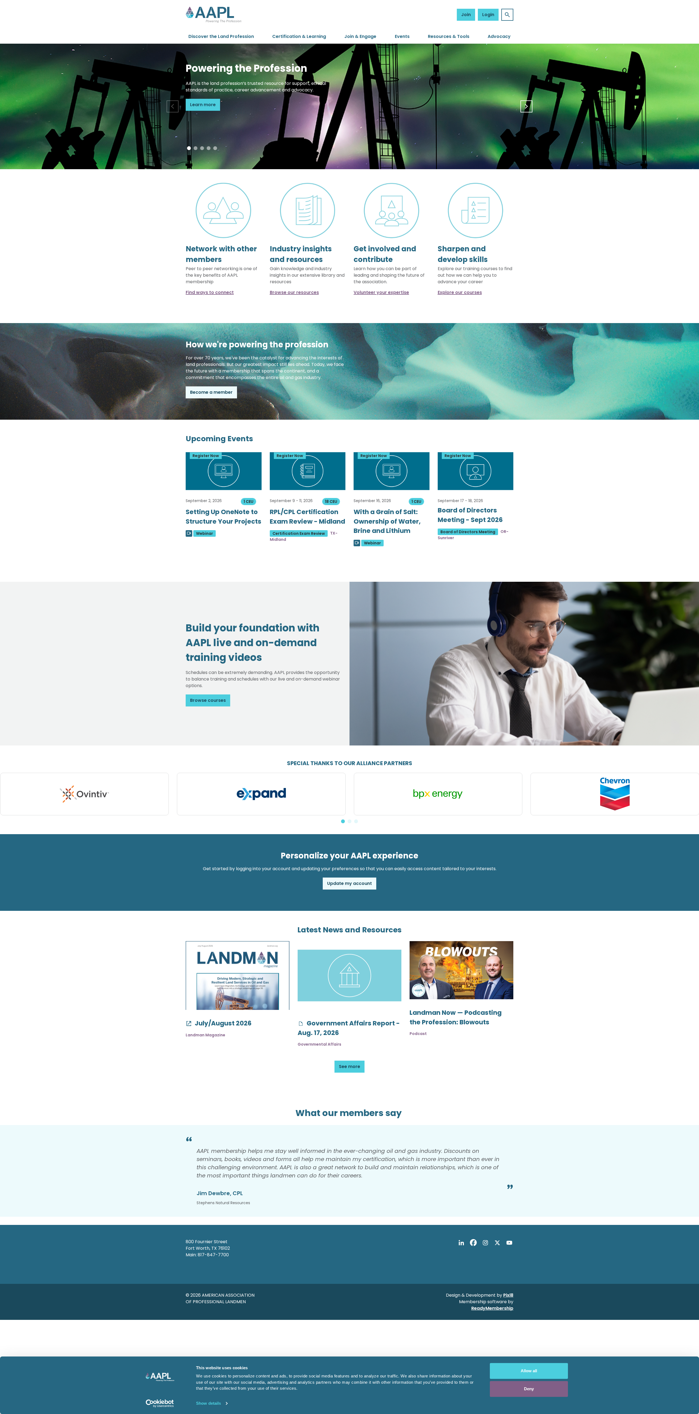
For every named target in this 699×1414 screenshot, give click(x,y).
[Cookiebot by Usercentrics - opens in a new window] (160, 1403)
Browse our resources (294, 292)
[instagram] (485, 1243)
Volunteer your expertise (381, 292)
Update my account (349, 883)
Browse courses (208, 700)
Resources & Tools (448, 36)
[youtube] (509, 1243)
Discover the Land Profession (221, 36)
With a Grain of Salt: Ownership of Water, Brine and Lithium (387, 521)
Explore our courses (460, 292)
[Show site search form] (507, 15)
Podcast (418, 1033)
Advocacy (499, 36)
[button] (189, 148)
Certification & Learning (299, 36)
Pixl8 (508, 1295)
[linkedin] (461, 1243)
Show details (208, 1403)
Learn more (203, 105)
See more (349, 1066)
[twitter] (497, 1243)
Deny (529, 1388)
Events (402, 36)
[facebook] (473, 1243)
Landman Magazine (205, 1035)
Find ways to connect (210, 292)
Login (488, 14)
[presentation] (173, 106)
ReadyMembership (492, 1308)
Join (466, 14)
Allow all (529, 1370)
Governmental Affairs (319, 1044)
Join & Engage (360, 36)
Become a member (211, 392)
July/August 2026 (222, 1023)
